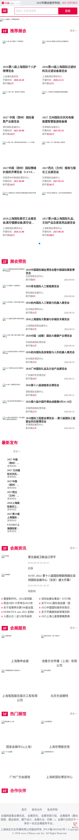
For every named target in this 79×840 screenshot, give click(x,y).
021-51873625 (69, 2)
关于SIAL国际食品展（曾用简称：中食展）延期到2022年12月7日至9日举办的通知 (59, 603)
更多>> (73, 30)
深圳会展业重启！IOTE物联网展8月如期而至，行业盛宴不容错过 (59, 598)
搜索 (68, 11)
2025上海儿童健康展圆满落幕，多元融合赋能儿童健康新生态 (59, 616)
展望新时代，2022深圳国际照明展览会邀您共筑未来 (21, 598)
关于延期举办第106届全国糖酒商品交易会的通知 (21, 607)
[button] (39, 243)
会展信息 (19, 815)
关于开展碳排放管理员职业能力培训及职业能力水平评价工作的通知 (59, 612)
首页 (24, 809)
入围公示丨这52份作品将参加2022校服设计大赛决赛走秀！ (21, 616)
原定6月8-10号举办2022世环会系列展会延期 (21, 603)
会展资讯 (33, 815)
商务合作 (37, 809)
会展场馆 (46, 815)
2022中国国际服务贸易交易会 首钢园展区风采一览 (59, 607)
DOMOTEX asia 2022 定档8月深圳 (21, 612)
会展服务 (65, 815)
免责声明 (52, 809)
